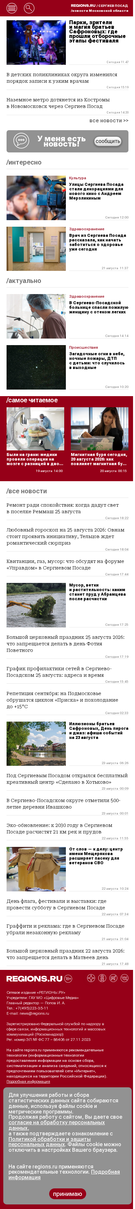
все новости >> (108, 121)
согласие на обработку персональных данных (57, 1125)
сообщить (108, 141)
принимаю (67, 1193)
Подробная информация (28, 1081)
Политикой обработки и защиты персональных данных (50, 1142)
